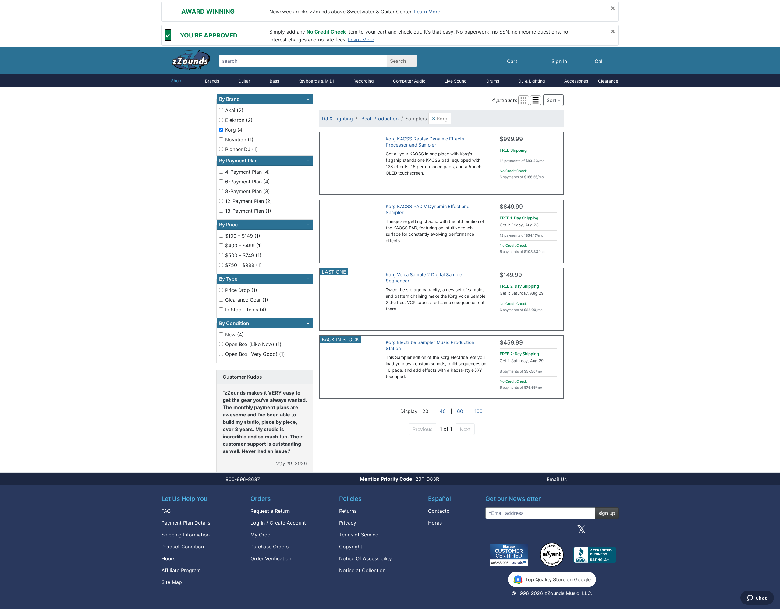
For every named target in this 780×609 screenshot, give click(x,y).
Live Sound (456, 80)
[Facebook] (521, 532)
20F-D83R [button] (399, 479)
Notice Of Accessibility (365, 558)
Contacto (439, 511)
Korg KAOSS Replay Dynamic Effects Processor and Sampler (425, 142)
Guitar (244, 80)
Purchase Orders (269, 546)
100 (478, 411)
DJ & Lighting (531, 80)
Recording (363, 80)
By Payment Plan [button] (264, 160)
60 (460, 411)
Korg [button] (440, 118)
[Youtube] (611, 532)
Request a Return (270, 511)
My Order (261, 535)
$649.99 (511, 207)
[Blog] (492, 532)
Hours (168, 558)
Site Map (171, 582)
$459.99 (511, 342)
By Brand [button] (264, 99)
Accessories (576, 80)
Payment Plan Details (185, 523)
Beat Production (380, 118)
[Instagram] (551, 532)
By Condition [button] (264, 323)
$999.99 (511, 139)
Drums (492, 80)
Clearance (608, 80)
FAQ (166, 511)
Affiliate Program (181, 570)
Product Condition (182, 546)
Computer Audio (409, 80)
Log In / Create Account (278, 523)
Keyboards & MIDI (316, 80)
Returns (347, 511)
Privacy (347, 523)
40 (443, 411)
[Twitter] (581, 532)
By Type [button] (264, 278)
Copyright (350, 546)
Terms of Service (358, 535)
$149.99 (511, 275)
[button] (523, 100)
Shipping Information (185, 535)
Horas (435, 523)
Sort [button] (552, 100)
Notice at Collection (362, 570)
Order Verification (270, 558)
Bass (274, 80)
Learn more (427, 12)
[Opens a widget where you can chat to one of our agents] (757, 598)
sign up (606, 513)
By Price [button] (264, 224)
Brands (212, 80)
